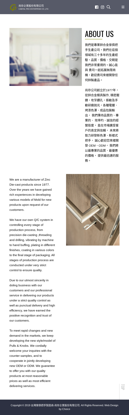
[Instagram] (102, 7)
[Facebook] (97, 7)
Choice (66, 409)
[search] (108, 7)
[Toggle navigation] (123, 7)
